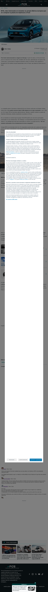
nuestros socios (24, 172)
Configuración (23, 459)
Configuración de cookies (15, 153)
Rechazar (11, 459)
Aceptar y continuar (35, 459)
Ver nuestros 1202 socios (11, 199)
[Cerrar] (35, 583)
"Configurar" (11, 179)
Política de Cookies (10, 151)
